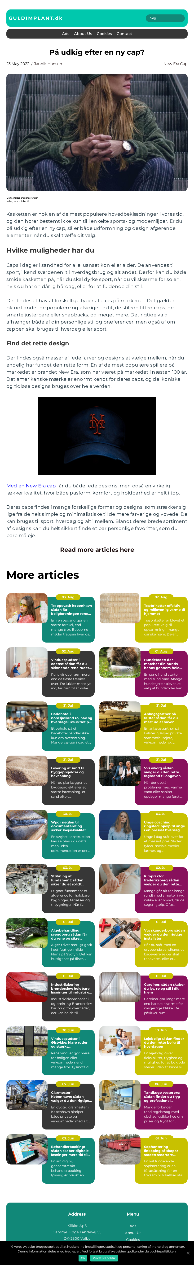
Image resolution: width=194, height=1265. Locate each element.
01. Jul (68, 922)
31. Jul (68, 705)
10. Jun (161, 1030)
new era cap (175, 63)
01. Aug (161, 651)
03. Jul (161, 814)
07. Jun (68, 1084)
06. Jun (161, 1084)
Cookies (104, 33)
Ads (65, 33)
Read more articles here (97, 549)
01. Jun (161, 1138)
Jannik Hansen (48, 63)
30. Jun (68, 1030)
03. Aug (68, 597)
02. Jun (68, 1138)
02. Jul (161, 868)
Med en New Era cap (31, 486)
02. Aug (161, 597)
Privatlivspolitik (104, 1258)
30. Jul (68, 814)
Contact (124, 33)
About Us (83, 33)
